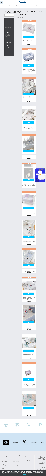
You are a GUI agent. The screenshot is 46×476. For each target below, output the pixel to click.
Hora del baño (4, 461)
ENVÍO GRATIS (12, 4)
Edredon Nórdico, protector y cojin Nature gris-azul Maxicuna (29, 157)
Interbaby (7, 45)
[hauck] (34, 444)
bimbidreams (8, 44)
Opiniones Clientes (40, 170)
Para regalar (4, 466)
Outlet (3, 468)
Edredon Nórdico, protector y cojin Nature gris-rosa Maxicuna (28, 185)
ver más (42, 180)
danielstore (8, 42)
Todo (6, 21)
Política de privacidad (28, 459)
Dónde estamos (16, 461)
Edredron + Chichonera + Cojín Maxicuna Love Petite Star (29, 413)
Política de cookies (27, 460)
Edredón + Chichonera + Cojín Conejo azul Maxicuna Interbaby (28, 271)
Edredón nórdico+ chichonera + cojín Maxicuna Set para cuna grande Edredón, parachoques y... (29, 98)
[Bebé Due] (15, 444)
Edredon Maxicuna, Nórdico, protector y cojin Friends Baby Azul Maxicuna (29, 70)
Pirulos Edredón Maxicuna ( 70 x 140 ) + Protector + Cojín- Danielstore (28, 355)
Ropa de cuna (9, 22)
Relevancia (9, 15)
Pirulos (7, 47)
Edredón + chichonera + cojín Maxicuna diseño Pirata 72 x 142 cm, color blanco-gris (29, 298)
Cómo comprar (16, 465)
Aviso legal (26, 457)
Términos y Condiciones (28, 461)
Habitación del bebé (6, 462)
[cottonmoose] (25, 444)
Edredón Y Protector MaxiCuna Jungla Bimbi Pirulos (29, 242)
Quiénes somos (16, 457)
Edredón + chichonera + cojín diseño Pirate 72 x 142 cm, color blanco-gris (28, 327)
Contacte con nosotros (17, 466)
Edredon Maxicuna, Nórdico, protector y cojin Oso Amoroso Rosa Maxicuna (29, 41)
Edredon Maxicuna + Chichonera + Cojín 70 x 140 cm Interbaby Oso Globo (28, 213)
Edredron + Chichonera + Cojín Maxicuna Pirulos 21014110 (29, 128)
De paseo (3, 457)
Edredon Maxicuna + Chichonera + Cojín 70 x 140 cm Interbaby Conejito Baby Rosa (28, 384)
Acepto (24, 474)
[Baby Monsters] (6, 444)
